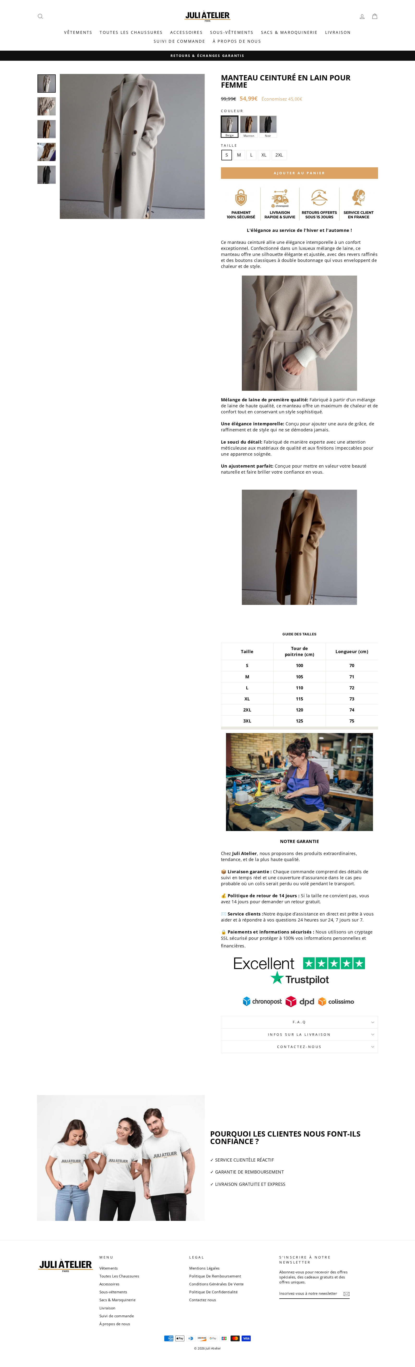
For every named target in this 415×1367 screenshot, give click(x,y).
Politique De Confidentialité (213, 1291)
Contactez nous (202, 1299)
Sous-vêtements (232, 32)
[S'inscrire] (346, 1294)
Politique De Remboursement (215, 1276)
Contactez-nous (299, 1046)
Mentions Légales (204, 1268)
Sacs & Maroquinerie (289, 32)
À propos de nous (237, 41)
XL (264, 155)
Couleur (232, 110)
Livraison (338, 32)
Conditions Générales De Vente (216, 1284)
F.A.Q (299, 1022)
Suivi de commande (179, 41)
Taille (229, 145)
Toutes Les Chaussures (131, 32)
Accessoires (186, 32)
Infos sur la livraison (299, 1034)
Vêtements (78, 32)
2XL (279, 155)
